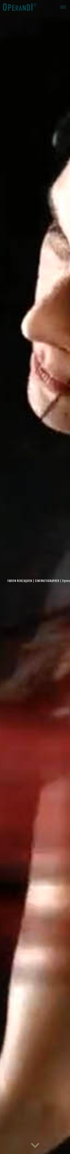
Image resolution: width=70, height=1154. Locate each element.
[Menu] (63, 7)
